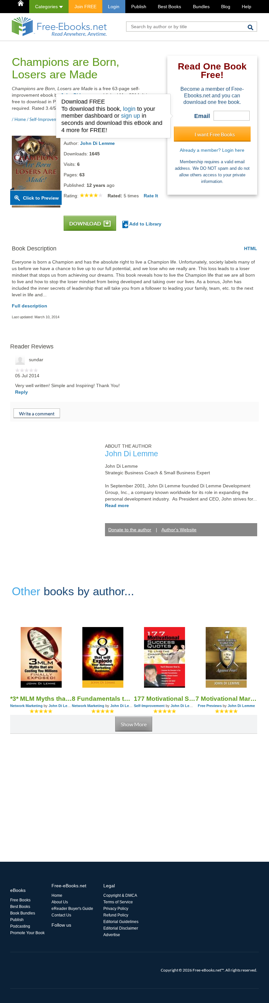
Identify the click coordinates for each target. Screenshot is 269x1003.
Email (202, 116)
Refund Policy (115, 915)
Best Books (169, 6)
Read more (117, 505)
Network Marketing (26, 706)
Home (57, 895)
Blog (225, 6)
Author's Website (179, 529)
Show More (134, 724)
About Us (60, 902)
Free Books (20, 900)
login (129, 109)
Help (246, 6)
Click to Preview (41, 198)
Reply (21, 392)
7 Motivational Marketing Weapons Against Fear (226, 698)
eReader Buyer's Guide (72, 908)
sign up (130, 115)
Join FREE (85, 6)
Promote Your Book (27, 933)
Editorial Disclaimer (120, 928)
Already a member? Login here (212, 150)
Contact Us (61, 915)
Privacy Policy (115, 908)
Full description (29, 305)
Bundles (201, 6)
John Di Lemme (97, 143)
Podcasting (20, 926)
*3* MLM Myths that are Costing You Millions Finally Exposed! (41, 698)
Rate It (151, 195)
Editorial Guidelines (120, 921)
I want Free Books (215, 134)
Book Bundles (22, 913)
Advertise (111, 935)
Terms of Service (118, 902)
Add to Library (144, 223)
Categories (47, 6)
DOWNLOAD (85, 223)
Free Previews (210, 706)
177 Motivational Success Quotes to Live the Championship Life (165, 698)
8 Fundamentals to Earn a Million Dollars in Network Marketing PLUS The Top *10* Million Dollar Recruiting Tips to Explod (103, 698)
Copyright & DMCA (120, 895)
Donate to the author (129, 529)
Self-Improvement (149, 706)
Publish (138, 6)
